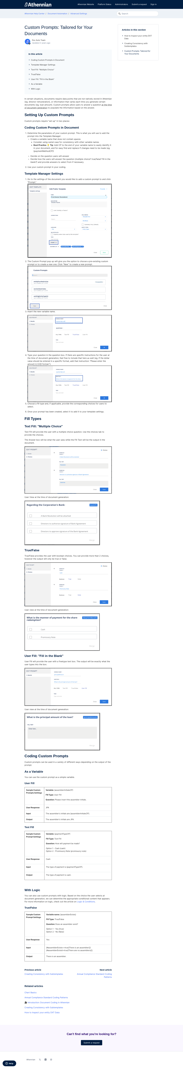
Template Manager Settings (43, 65)
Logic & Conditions (86, 901)
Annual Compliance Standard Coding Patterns (46, 997)
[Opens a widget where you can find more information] (9, 1064)
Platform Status (104, 4)
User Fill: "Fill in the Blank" (42, 79)
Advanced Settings (78, 13)
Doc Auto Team (38, 40)
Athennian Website (86, 4)
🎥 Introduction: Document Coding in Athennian (47, 1002)
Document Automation (57, 13)
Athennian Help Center (35, 13)
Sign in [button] (154, 4)
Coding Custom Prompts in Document (47, 60)
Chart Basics (30, 992)
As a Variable (36, 84)
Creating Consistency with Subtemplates (44, 974)
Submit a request (139, 4)
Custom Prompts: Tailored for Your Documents (137, 52)
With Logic (35, 89)
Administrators (121, 4)
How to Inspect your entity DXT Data (42, 1012)
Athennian (30, 1059)
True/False (35, 74)
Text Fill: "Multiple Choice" (42, 69)
